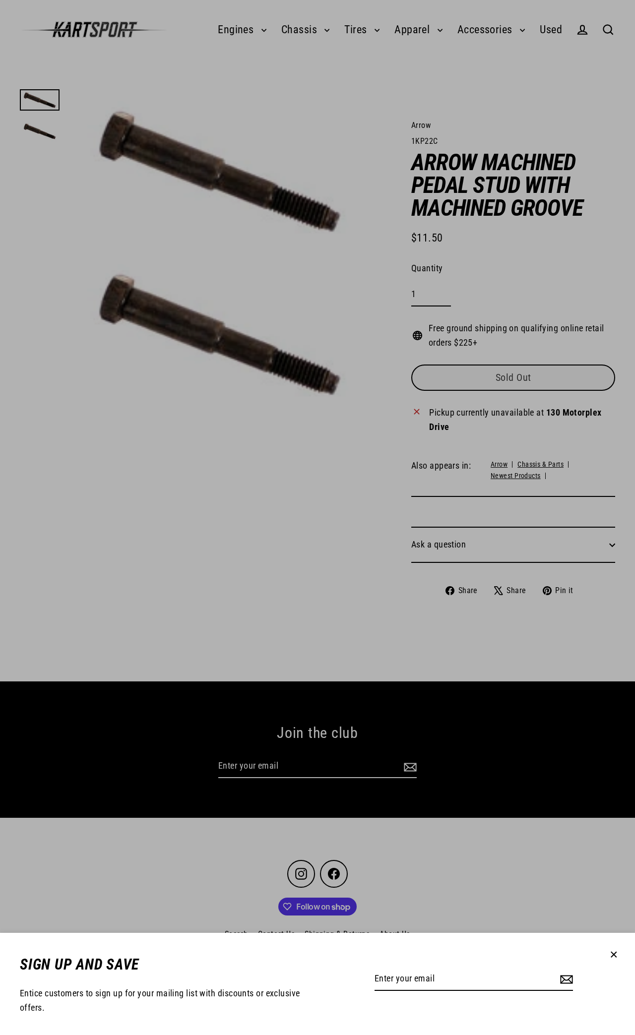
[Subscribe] (565, 979)
